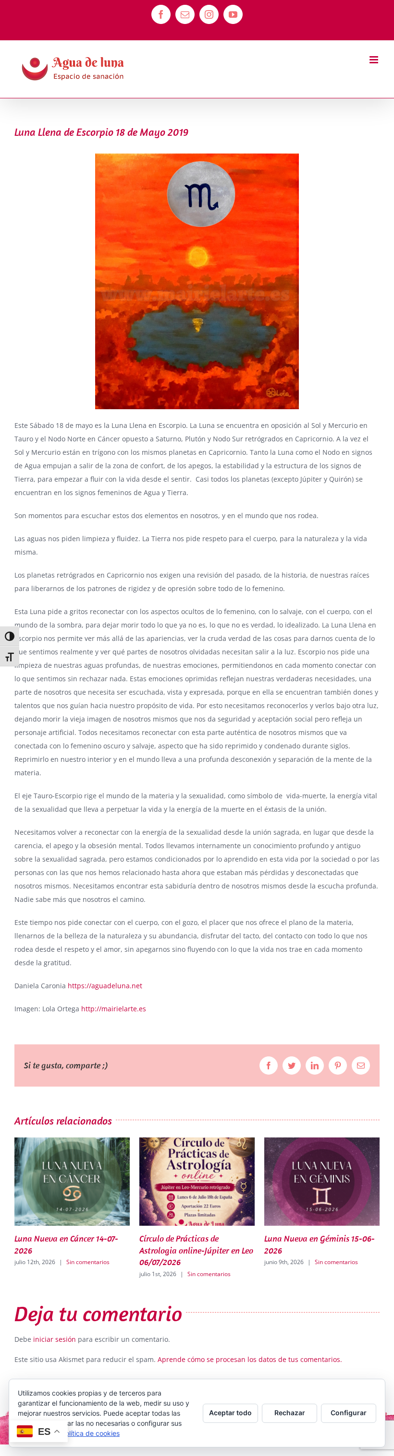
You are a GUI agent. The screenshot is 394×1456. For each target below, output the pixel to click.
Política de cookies (90, 1433)
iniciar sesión (55, 1339)
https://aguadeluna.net (105, 985)
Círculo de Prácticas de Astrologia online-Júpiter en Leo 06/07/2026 (71, 1250)
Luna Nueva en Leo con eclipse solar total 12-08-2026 (318, 1244)
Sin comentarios (84, 1274)
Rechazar (289, 1413)
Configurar (349, 1413)
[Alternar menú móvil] (374, 60)
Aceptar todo (230, 1413)
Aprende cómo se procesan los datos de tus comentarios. (250, 1359)
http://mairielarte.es (113, 1008)
